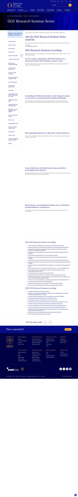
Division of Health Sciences (37, 340)
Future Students (22, 337)
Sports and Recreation (50, 355)
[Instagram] (67, 369)
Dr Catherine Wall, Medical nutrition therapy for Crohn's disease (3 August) (42, 298)
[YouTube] (70, 369)
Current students (53, 1)
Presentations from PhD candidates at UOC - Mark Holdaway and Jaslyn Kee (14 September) (46, 296)
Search (13, 376)
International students (22, 360)
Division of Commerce (36, 339)
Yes (45, 322)
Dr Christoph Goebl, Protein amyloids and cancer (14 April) (39, 313)
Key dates (20, 342)
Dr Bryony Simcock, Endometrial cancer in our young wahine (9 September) (43, 255)
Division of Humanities (36, 342)
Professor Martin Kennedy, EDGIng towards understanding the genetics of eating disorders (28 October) (48, 247)
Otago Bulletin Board (50, 357)
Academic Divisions (37, 337)
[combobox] (60, 5)
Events (47, 353)
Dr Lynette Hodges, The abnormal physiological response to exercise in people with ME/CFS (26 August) (48, 260)
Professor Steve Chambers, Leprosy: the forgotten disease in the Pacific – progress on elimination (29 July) (48, 268)
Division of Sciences (36, 344)
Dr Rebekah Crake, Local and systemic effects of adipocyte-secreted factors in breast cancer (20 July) (48, 301)
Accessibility (43, 376)
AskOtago (67, 329)
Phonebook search (63, 353)
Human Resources (63, 340)
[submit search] (70, 5)
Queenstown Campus (36, 360)
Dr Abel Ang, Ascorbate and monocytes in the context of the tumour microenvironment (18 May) (47, 307)
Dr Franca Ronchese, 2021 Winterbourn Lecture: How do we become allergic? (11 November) (46, 245)
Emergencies (62, 339)
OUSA (47, 345)
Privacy (38, 376)
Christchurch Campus (36, 353)
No (50, 322)
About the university (51, 337)
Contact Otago (64, 350)
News (47, 352)
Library (66, 1)
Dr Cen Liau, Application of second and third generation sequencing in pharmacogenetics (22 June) (47, 305)
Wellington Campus (35, 357)
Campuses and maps (37, 350)
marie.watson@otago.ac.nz (32, 46)
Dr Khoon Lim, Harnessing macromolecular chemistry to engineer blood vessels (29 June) (45, 303)
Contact (70, 1)
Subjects (19, 339)
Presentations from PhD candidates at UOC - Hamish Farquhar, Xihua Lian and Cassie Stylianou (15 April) (48, 279)
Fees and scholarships (22, 340)
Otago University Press (50, 340)
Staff (58, 1)
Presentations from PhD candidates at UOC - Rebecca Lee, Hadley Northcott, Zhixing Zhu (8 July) (47, 274)
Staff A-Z (61, 352)
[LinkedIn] (60, 369)
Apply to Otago (21, 344)
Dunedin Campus (35, 355)
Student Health (63, 342)
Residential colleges (50, 339)
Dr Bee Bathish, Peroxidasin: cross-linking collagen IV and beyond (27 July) (42, 299)
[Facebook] (64, 369)
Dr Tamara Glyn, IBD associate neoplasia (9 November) (38, 291)
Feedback (17, 376)
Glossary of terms (23, 376)
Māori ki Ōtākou (21, 357)
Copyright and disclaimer (31, 376)
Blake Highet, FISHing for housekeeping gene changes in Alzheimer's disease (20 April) (44, 312)
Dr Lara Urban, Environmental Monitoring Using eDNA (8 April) (40, 281)
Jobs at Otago (49, 344)
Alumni (62, 1)
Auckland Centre (35, 352)
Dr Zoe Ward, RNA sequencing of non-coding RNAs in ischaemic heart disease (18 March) (45, 283)
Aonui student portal (22, 352)
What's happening (50, 350)
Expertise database (63, 355)
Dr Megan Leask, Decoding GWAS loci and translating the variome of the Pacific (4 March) (45, 285)
